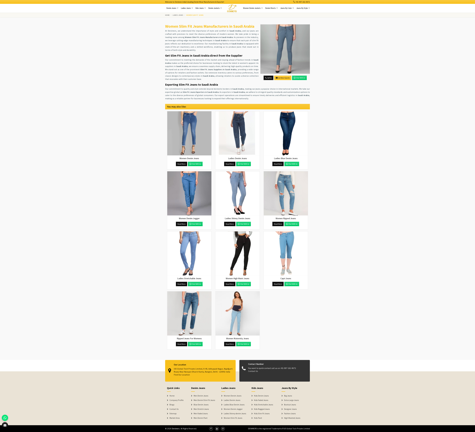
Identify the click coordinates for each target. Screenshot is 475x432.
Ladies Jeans (186, 8)
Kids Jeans (199, 8)
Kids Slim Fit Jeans (262, 414)
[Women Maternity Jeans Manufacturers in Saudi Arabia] (237, 313)
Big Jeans (288, 396)
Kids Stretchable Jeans (263, 405)
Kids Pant (258, 418)
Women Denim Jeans (232, 396)
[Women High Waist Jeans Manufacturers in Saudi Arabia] (237, 253)
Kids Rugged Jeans (262, 409)
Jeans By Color (286, 8)
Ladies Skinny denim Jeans (235, 414)
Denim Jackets (214, 8)
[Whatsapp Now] (5, 418)
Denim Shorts (270, 8)
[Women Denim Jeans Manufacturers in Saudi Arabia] (189, 133)
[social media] (211, 429)
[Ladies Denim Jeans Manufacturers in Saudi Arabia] (237, 133)
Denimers (176, 428)
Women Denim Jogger (233, 409)
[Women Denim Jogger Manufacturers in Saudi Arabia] (189, 193)
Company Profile (176, 400)
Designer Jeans (290, 409)
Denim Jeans (171, 8)
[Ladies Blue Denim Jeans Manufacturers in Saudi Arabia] (286, 133)
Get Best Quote (284, 78)
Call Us (269, 78)
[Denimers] (232, 8)
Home (167, 15)
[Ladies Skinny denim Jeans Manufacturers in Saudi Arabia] (237, 193)
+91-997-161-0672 (302, 2)
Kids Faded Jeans (261, 400)
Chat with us (300, 78)
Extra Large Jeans (291, 400)
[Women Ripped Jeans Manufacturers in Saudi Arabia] (286, 193)
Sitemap (173, 414)
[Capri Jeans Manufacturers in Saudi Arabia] (286, 253)
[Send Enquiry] (285, 49)
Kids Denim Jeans (261, 396)
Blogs (171, 405)
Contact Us (253, 371)
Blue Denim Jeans (201, 405)
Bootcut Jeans (290, 405)
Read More (182, 164)
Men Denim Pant (200, 418)
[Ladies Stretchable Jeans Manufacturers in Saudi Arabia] (189, 253)
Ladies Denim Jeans (232, 400)
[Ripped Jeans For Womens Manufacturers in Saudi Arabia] (189, 313)
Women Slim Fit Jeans (233, 418)
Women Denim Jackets (252, 8)
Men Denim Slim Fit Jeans (204, 400)
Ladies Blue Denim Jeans (234, 405)
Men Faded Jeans (201, 414)
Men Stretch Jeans (201, 409)
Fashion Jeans (290, 414)
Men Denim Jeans (201, 396)
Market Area (174, 418)
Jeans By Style (302, 8)
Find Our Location (182, 374)
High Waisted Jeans (292, 418)
